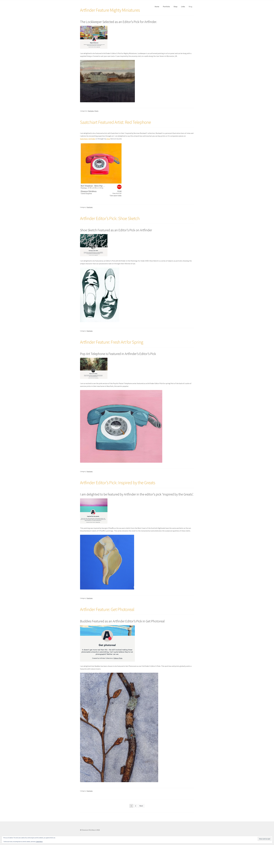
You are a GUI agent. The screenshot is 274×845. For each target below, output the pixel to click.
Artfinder (92, 139)
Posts (96, 111)
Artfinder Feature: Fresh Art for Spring (111, 342)
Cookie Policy (39, 841)
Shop (175, 6)
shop (108, 139)
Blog (190, 6)
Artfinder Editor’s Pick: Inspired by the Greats (117, 482)
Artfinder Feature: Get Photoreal (107, 609)
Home (157, 6)
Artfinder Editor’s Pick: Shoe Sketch (110, 218)
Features (91, 111)
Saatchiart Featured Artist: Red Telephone (115, 122)
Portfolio (166, 6)
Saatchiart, (84, 139)
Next (141, 806)
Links (183, 6)
